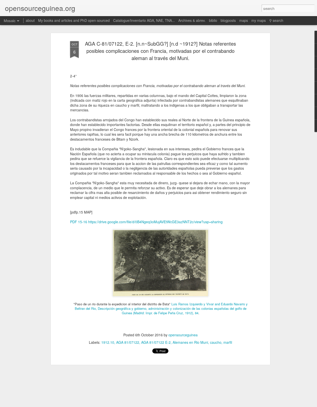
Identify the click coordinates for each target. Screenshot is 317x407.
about (30, 20)
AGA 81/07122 (127, 342)
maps (243, 20)
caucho (215, 342)
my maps (258, 20)
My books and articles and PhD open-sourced (74, 20)
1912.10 (107, 342)
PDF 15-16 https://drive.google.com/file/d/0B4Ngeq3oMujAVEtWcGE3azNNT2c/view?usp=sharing (146, 221)
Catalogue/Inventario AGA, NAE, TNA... (144, 20)
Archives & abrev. (192, 20)
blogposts (228, 20)
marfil (227, 342)
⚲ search (276, 20)
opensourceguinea (183, 334)
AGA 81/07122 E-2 (156, 342)
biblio (213, 20)
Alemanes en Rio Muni (190, 342)
